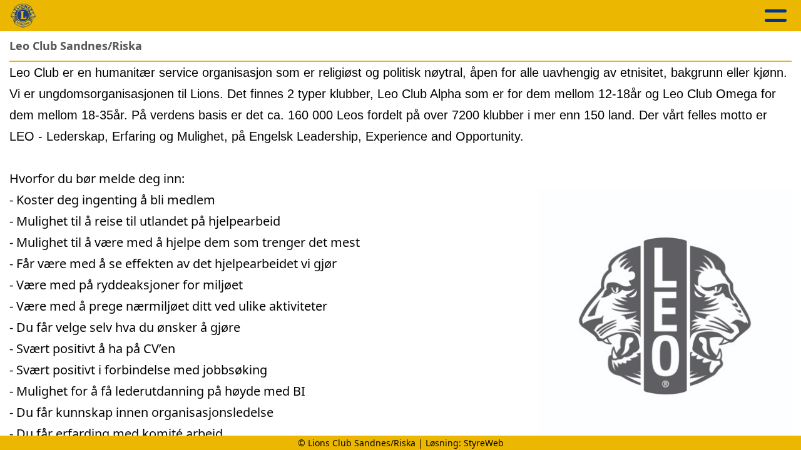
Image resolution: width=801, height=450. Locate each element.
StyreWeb (484, 443)
